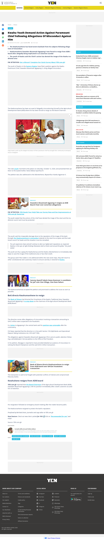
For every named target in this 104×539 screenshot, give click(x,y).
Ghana (20, 8)
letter (13, 325)
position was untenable (51, 325)
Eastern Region (31, 66)
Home (9, 25)
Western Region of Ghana (53, 8)
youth (16, 169)
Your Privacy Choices (53, 538)
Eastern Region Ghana (81, 8)
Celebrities (79, 61)
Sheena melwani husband (20, 436)
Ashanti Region (29, 8)
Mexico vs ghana (47, 436)
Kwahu (62, 260)
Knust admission (60, 436)
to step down (29, 301)
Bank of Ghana (16, 299)
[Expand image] (70, 115)
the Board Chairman (33, 385)
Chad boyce (16, 439)
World (78, 70)
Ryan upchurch (35, 436)
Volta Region (39, 8)
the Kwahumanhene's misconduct (26, 238)
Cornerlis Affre (26, 42)
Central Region (67, 8)
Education (79, 89)
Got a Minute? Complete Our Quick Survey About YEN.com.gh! (42, 62)
